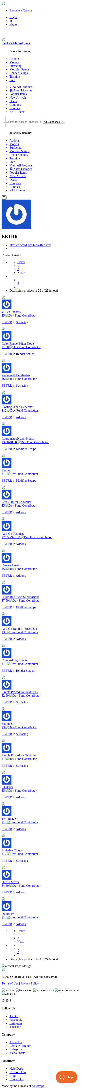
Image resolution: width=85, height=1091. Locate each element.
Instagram (15, 1023)
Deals (13, 101)
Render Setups (25, 354)
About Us (15, 1042)
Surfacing (22, 322)
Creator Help (17, 1072)
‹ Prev (21, 262)
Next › (21, 272)
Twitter (13, 1016)
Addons (21, 417)
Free (12, 80)
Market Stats (17, 1053)
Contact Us (16, 1079)
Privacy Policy (30, 983)
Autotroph (38, 1086)
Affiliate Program (20, 1045)
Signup (13, 24)
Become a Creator (20, 10)
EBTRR (7, 322)
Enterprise (15, 1049)
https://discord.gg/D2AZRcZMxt (30, 245)
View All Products (20, 86)
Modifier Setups (26, 449)
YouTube (15, 1026)
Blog (12, 1075)
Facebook (15, 1019)
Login (13, 17)
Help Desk (16, 1068)
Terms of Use (10, 983)
